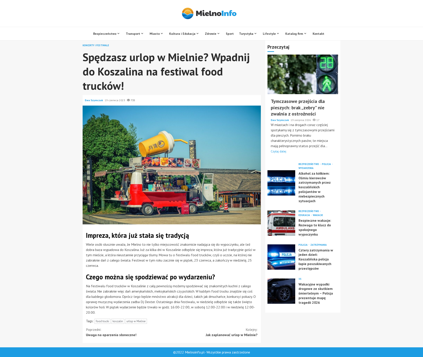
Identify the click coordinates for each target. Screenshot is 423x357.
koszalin (118, 321)
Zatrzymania (318, 244)
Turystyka (246, 34)
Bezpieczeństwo (104, 34)
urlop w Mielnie (136, 321)
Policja (327, 164)
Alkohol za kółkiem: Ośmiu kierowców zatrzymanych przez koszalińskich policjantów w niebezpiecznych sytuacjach (281, 182)
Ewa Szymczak (94, 100)
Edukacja (305, 215)
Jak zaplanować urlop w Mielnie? (232, 332)
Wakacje (318, 215)
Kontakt (318, 34)
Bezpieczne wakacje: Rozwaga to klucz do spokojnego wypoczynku (281, 223)
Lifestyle (269, 34)
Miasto (155, 34)
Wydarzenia (306, 168)
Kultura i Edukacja (182, 34)
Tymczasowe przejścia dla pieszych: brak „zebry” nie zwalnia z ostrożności (302, 74)
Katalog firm (294, 34)
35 (300, 279)
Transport (133, 34)
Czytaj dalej (278, 151)
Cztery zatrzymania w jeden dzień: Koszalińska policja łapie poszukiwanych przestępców (281, 256)
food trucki (102, 321)
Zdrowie (210, 34)
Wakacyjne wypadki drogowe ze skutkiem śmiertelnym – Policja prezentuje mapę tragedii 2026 (281, 291)
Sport (230, 34)
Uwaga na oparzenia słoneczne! (111, 332)
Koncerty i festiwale (96, 45)
